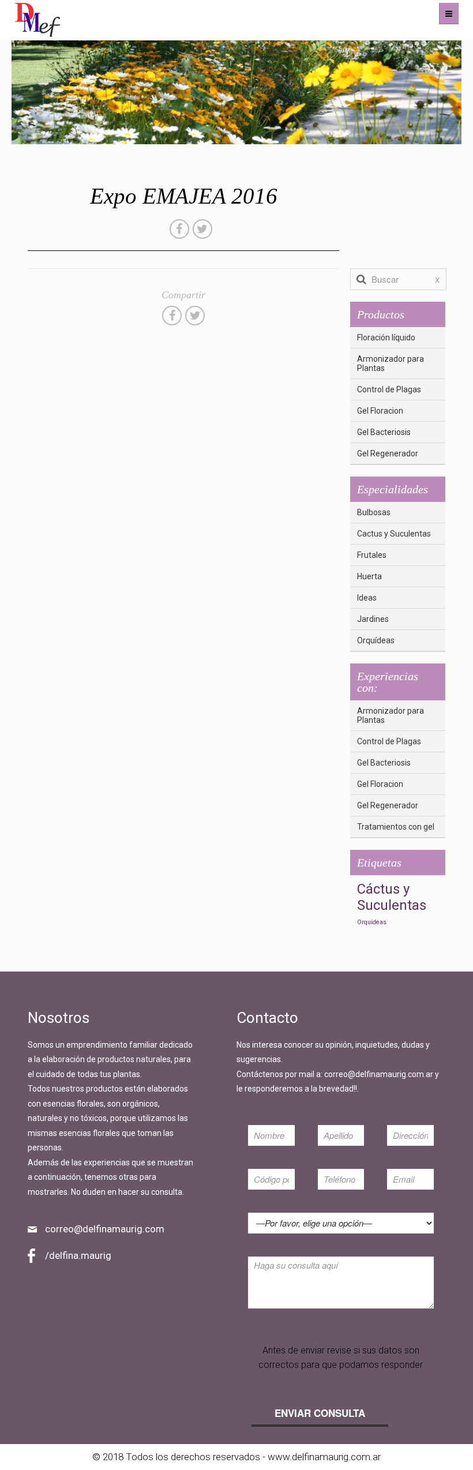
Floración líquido (386, 337)
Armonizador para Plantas (390, 363)
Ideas (367, 597)
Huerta (369, 576)
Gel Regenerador (387, 453)
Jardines (373, 619)
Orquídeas (376, 640)
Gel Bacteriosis (384, 432)
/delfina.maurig (78, 1255)
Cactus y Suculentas (394, 533)
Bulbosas (374, 512)
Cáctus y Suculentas (391, 897)
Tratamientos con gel (395, 826)
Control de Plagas (389, 389)
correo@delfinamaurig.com (104, 1229)
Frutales (371, 555)
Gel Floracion (380, 410)
